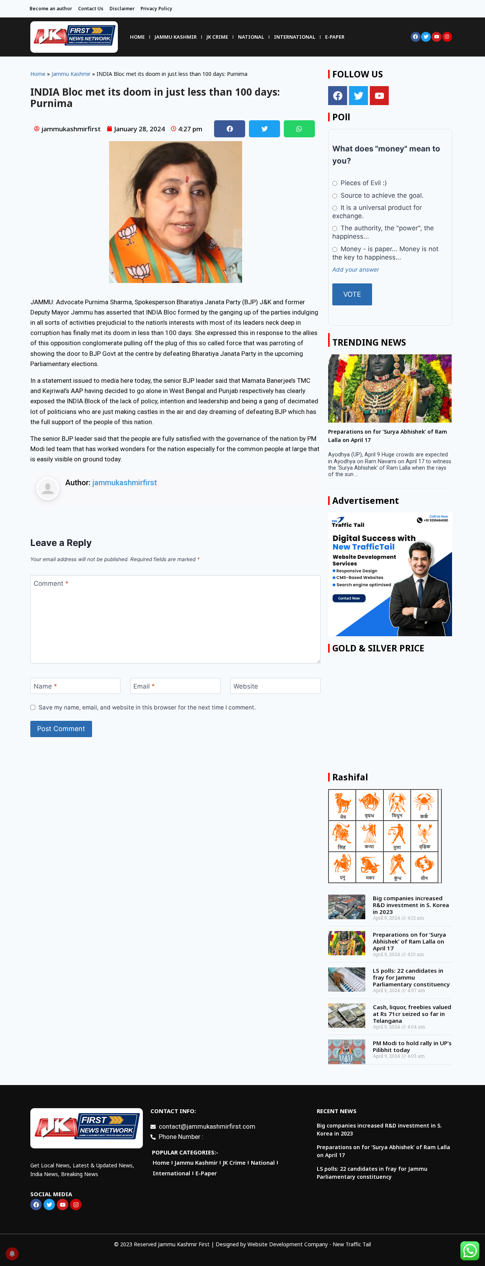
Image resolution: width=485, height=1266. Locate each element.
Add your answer (355, 269)
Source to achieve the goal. (381, 195)
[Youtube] (436, 37)
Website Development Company (287, 1244)
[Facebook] (416, 37)
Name (45, 686)
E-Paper (334, 36)
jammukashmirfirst (124, 482)
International (294, 36)
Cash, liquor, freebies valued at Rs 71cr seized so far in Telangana (412, 1013)
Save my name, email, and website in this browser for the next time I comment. (147, 707)
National (251, 36)
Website (245, 686)
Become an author (51, 8)
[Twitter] (426, 37)
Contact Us (90, 8)
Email (144, 686)
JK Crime (217, 36)
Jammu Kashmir (176, 36)
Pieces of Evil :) (363, 183)
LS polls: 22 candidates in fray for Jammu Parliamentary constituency (411, 977)
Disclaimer (122, 8)
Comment (51, 583)
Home (137, 36)
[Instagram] (447, 37)
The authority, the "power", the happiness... (382, 232)
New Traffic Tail (352, 1244)
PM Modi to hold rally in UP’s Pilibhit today (412, 1046)
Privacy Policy (156, 8)
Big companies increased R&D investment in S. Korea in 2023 (411, 904)
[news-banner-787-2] (390, 574)
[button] (229, 128)
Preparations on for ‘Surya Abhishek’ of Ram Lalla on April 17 (409, 941)
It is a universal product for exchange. (376, 212)
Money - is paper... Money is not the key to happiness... (385, 253)
